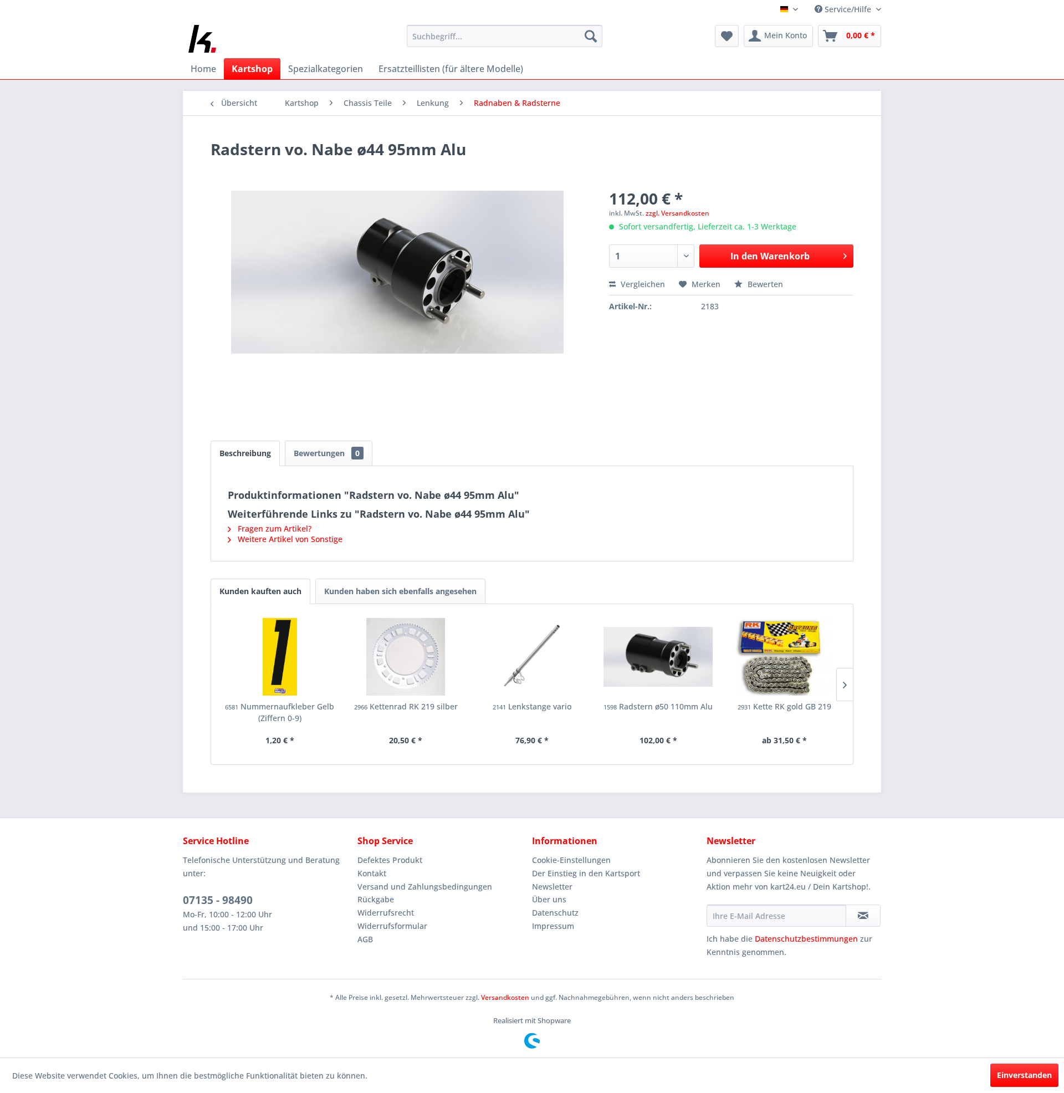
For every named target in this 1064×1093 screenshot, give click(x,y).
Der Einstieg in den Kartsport (586, 873)
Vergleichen (641, 284)
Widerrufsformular (392, 926)
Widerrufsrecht (385, 912)
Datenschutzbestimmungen (806, 938)
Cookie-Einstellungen (571, 860)
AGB (365, 939)
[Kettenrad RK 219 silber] (406, 657)
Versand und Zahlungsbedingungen (424, 886)
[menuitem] (504, 36)
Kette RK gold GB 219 (784, 706)
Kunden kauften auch (260, 591)
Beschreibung (245, 453)
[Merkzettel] (727, 36)
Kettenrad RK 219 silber (406, 706)
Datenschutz (555, 912)
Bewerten (764, 284)
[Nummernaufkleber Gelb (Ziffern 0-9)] (280, 657)
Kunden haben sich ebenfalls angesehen (400, 591)
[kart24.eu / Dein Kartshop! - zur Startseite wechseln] (202, 39)
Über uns (549, 899)
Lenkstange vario (532, 706)
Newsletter (552, 886)
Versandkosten (505, 997)
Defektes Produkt (389, 860)
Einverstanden (1024, 1075)
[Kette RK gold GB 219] (784, 657)
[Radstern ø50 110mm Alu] (658, 657)
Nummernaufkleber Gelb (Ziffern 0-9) (279, 712)
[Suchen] (590, 36)
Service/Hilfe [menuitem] (847, 9)
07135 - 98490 (218, 900)
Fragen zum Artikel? (273, 528)
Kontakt (371, 873)
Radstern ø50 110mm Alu (658, 706)
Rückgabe (375, 899)
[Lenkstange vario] (532, 657)
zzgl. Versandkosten (677, 213)
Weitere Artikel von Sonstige (289, 539)
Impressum (553, 926)
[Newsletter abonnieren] (863, 916)
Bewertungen (327, 453)
